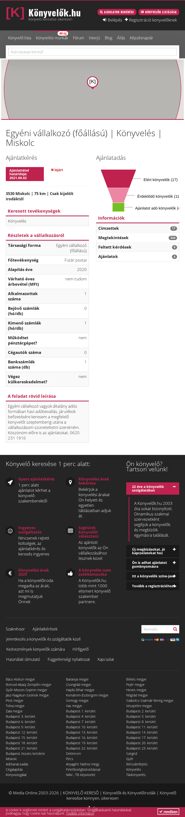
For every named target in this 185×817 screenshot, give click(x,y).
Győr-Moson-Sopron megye (26, 690)
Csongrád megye (78, 684)
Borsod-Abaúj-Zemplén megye (28, 684)
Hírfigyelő (81, 649)
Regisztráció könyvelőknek (153, 20)
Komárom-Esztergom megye (87, 695)
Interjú (94, 38)
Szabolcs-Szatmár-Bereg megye (149, 700)
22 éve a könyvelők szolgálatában (148, 488)
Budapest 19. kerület (82, 743)
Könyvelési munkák (52, 36)
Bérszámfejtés (137, 764)
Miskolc (11, 758)
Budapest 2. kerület (141, 711)
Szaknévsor (15, 629)
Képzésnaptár (141, 38)
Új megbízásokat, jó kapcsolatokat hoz (148, 551)
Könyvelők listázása (161, 12)
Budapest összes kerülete (25, 753)
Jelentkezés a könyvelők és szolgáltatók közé (43, 639)
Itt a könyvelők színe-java (153, 576)
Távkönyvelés (136, 774)
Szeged (131, 753)
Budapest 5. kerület (141, 716)
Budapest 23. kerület (142, 748)
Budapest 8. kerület (141, 721)
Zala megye (14, 711)
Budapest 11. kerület (142, 727)
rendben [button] (170, 811)
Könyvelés (133, 769)
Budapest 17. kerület (142, 737)
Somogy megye (77, 700)
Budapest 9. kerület (20, 727)
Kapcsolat (106, 659)
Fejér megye (135, 684)
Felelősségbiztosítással (83, 769)
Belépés (115, 20)
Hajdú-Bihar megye (80, 690)
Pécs (69, 758)
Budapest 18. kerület (21, 743)
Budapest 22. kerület (82, 748)
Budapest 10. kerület (82, 727)
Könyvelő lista (19, 38)
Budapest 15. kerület (21, 737)
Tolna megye (15, 705)
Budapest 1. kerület (81, 711)
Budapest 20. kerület (142, 743)
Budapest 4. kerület (81, 716)
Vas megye (74, 705)
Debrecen (73, 753)
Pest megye (14, 700)
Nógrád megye (137, 695)
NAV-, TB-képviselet (80, 774)
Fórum (78, 38)
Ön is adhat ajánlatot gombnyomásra (149, 564)
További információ (80, 813)
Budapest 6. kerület (20, 721)
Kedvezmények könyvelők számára (35, 649)
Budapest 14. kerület (142, 732)
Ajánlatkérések (45, 629)
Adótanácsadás (17, 764)
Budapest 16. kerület (82, 737)
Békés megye (136, 679)
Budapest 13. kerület (82, 732)
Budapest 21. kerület (21, 748)
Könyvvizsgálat (16, 774)
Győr (129, 758)
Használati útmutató (23, 659)
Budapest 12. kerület (21, 732)
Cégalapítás (14, 769)
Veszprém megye (139, 705)
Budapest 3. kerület (20, 716)
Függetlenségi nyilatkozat (69, 659)
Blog (108, 38)
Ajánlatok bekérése (119, 12)
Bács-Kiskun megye (20, 679)
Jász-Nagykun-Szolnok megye (27, 695)
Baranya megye (77, 679)
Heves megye (136, 690)
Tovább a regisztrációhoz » (154, 586)
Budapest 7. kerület (81, 721)
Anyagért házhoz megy (82, 764)
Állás (121, 38)
